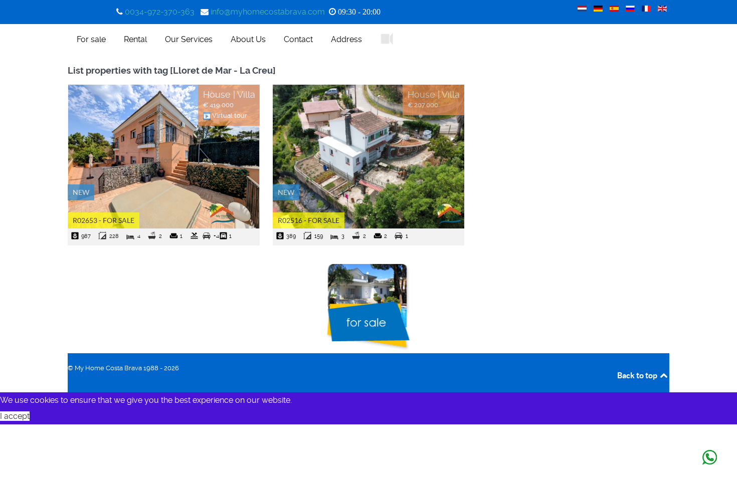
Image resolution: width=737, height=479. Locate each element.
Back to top (638, 375)
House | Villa (229, 95)
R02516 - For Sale (308, 220)
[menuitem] (91, 39)
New (81, 192)
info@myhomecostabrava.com (268, 12)
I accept (15, 416)
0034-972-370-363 (160, 12)
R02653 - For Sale (103, 220)
